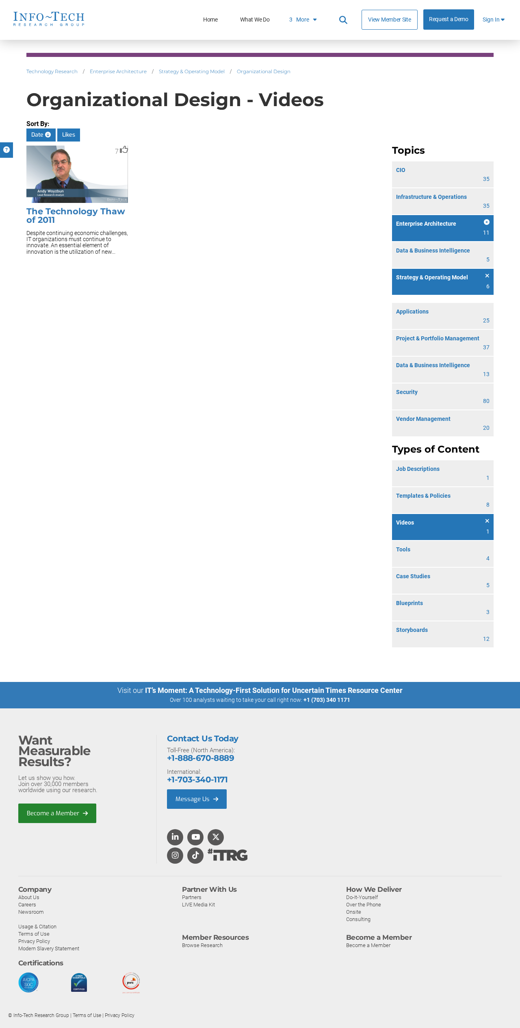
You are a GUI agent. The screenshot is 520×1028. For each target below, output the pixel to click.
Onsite (353, 912)
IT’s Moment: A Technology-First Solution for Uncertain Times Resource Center (274, 690)
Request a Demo (448, 19)
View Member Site (389, 19)
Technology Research (52, 71)
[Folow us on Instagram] (175, 856)
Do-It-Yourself (362, 897)
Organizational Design (263, 71)
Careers (27, 905)
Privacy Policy (34, 941)
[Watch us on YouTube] (195, 837)
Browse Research (202, 945)
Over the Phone (363, 905)
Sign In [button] (492, 19)
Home (210, 19)
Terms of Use (34, 934)
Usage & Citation (37, 926)
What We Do (254, 19)
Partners (192, 897)
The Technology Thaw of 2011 (75, 215)
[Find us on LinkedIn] (175, 837)
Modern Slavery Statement (48, 948)
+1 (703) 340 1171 (326, 700)
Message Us (193, 799)
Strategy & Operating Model (192, 71)
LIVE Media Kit (198, 905)
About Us (28, 897)
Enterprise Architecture (118, 71)
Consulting (358, 919)
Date (38, 135)
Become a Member (54, 813)
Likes (68, 135)
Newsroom (31, 912)
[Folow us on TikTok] (195, 856)
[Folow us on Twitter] (216, 837)
